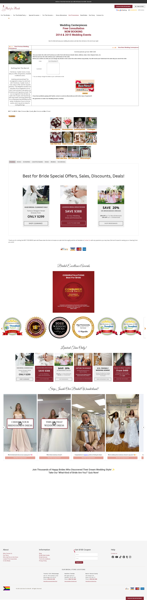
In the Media (6, 563)
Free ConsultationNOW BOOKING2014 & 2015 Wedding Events (73, 31)
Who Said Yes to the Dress (10, 559)
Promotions (12, 161)
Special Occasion (34, 15)
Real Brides (83, 15)
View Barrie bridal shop (91, 583)
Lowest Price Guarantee (37, 161)
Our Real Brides (26, 161)
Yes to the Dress (61, 161)
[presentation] (2, 329)
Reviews (47, 161)
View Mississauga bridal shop (50, 583)
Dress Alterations (61, 15)
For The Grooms (47, 15)
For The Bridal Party (19, 15)
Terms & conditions (44, 561)
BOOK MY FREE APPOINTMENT (123, 6)
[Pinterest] (124, 559)
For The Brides (5, 15)
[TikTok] (120, 559)
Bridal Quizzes (43, 559)
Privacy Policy (43, 563)
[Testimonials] (131, 10)
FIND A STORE (140, 6)
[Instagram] (130, 559)
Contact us (114, 555)
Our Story (92, 15)
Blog (40, 555)
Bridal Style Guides (44, 557)
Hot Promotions (73, 15)
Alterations (53, 161)
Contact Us (100, 15)
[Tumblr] (127, 559)
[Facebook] (113, 559)
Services (19, 161)
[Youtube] (116, 559)
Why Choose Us (7, 555)
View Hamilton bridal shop (70, 583)
